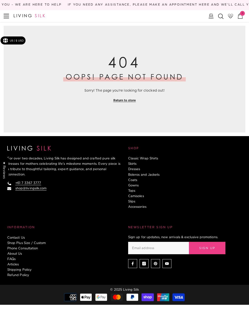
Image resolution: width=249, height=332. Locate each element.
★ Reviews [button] (4, 170)
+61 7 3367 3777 (28, 183)
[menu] (6, 16)
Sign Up (207, 248)
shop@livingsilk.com (30, 188)
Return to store (124, 100)
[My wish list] (230, 16)
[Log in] (211, 16)
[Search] (220, 16)
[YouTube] (166, 263)
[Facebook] (132, 263)
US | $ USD (17, 41)
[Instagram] (144, 263)
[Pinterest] (155, 263)
